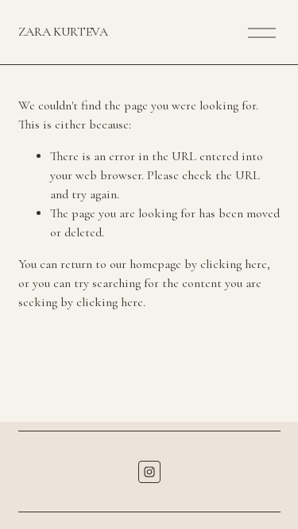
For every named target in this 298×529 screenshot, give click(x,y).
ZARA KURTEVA (63, 32)
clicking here (233, 264)
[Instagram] (149, 472)
